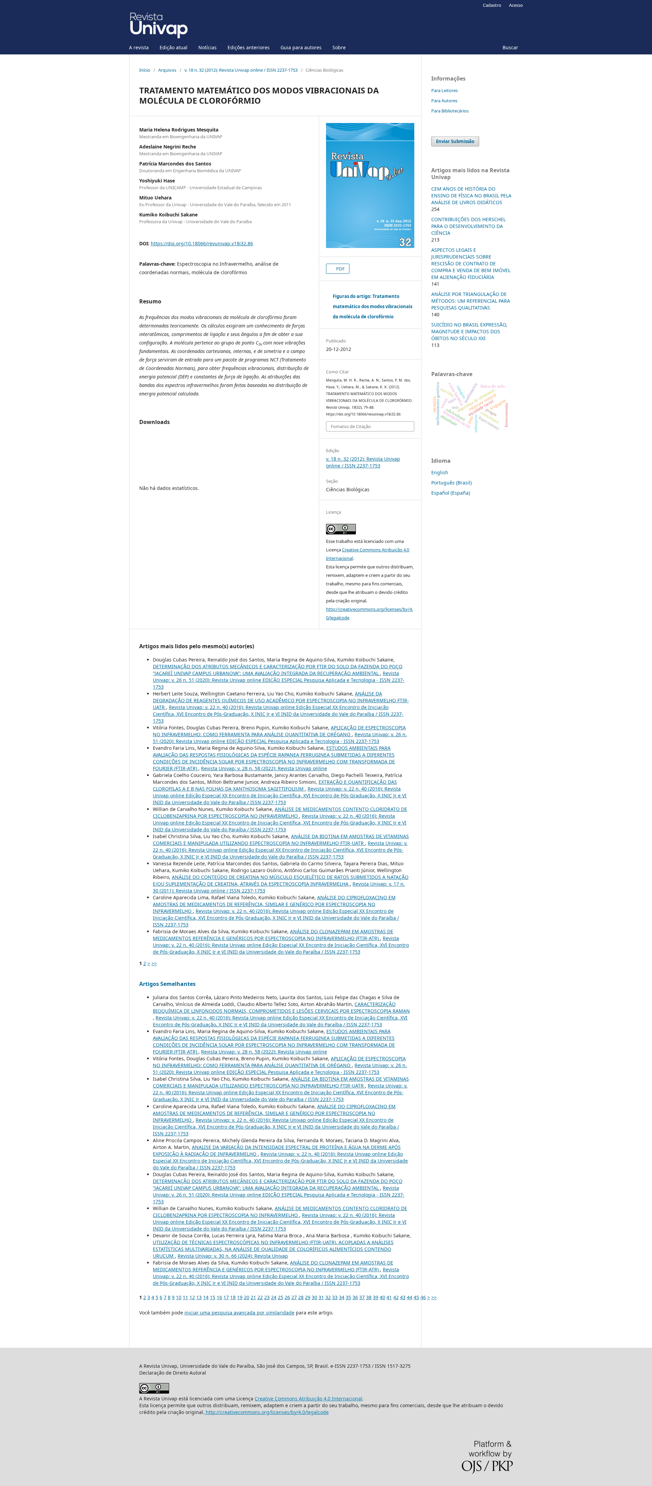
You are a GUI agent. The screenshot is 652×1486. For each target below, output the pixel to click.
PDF (340, 269)
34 (341, 1297)
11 (185, 1297)
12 (192, 1297)
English (439, 472)
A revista (139, 47)
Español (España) (450, 493)
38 (369, 1297)
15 (212, 1297)
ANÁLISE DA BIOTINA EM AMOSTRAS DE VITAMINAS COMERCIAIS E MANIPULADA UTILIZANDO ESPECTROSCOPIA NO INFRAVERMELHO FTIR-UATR (281, 839)
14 (206, 1297)
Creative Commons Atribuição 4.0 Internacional (308, 1398)
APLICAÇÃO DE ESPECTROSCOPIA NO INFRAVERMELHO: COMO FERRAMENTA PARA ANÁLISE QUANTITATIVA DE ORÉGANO (279, 731)
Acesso (516, 5)
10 (178, 1297)
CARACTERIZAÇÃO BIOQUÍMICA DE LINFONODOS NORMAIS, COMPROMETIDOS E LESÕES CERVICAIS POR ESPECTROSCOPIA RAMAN (281, 1007)
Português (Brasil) (451, 482)
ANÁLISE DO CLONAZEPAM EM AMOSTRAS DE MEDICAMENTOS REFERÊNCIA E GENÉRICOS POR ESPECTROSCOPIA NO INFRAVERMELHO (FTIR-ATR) (273, 934)
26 (287, 1297)
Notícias (207, 47)
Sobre (339, 47)
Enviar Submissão (455, 141)
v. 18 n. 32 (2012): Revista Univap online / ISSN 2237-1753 (240, 70)
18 (233, 1297)
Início (144, 70)
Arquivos (167, 70)
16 (219, 1297)
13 (199, 1297)
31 (321, 1297)
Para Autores (444, 101)
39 (375, 1297)
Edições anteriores (249, 47)
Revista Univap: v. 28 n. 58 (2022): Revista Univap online (264, 768)
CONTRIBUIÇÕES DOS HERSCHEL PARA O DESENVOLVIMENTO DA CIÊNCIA (468, 226)
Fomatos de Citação (351, 426)
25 (280, 1297)
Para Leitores (444, 90)
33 (335, 1297)
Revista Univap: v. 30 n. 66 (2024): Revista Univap (233, 1256)
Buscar (510, 47)
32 (328, 1297)
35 (348, 1297)
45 (416, 1297)
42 (396, 1297)
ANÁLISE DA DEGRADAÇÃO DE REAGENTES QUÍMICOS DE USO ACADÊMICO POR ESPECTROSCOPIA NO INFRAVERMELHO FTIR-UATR (281, 700)
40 (382, 1297)
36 (355, 1297)
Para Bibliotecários (450, 111)
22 (260, 1297)
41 (389, 1297)
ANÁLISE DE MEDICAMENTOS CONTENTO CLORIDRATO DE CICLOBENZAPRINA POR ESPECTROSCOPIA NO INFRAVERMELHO (280, 812)
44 (409, 1297)
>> (154, 963)
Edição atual (173, 47)
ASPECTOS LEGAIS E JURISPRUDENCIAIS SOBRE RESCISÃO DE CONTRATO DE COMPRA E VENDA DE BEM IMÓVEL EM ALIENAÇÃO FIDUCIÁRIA (470, 263)
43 (402, 1297)
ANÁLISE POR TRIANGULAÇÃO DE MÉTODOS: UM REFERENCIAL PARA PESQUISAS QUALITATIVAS (470, 301)
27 (294, 1297)
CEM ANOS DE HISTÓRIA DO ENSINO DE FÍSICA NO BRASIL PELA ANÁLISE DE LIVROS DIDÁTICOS (471, 195)
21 (253, 1297)
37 (362, 1297)
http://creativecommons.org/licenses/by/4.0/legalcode (266, 1412)
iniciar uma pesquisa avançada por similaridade (239, 1312)
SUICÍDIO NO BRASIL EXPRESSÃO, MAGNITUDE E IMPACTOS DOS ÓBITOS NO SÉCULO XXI (469, 331)
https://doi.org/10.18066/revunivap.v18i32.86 (202, 243)
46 (423, 1297)
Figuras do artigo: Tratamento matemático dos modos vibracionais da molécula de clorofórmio (372, 306)
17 (226, 1297)
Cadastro (492, 5)
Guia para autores (301, 47)
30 (314, 1297)
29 (307, 1297)
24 (273, 1297)
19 (239, 1297)
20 (246, 1297)
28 (301, 1297)
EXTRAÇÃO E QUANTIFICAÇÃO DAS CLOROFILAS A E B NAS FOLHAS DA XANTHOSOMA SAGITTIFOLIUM (275, 785)
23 (267, 1297)
